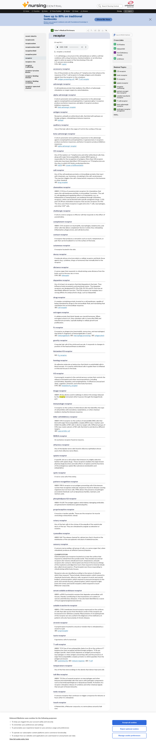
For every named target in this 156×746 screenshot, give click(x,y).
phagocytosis (99, 335)
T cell (91, 661)
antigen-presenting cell (66, 79)
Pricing (119, 11)
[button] (85, 11)
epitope (60, 120)
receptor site (30, 62)
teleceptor (65, 275)
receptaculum (30, 43)
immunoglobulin (63, 335)
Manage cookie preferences (129, 736)
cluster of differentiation (74, 165)
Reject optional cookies (129, 729)
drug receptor (63, 182)
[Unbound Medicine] (129, 4)
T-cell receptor (84, 79)
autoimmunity (63, 661)
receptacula (29, 40)
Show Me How (103, 19)
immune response (78, 661)
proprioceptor (63, 631)
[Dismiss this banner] (150, 19)
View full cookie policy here (19, 739)
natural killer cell (64, 431)
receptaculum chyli (32, 47)
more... (116, 114)
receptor (28, 58)
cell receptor (62, 307)
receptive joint (31, 54)
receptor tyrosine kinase (32, 71)
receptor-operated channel (32, 87)
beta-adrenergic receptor (67, 107)
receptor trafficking (29, 66)
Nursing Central (50, 4)
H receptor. (62, 355)
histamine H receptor (70, 386)
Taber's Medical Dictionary (64, 30)
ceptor (64, 64)
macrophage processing (82, 335)
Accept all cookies (129, 722)
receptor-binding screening (31, 82)
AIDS (60, 165)
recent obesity (30, 36)
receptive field (30, 51)
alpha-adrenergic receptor (67, 146)
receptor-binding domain (31, 76)
